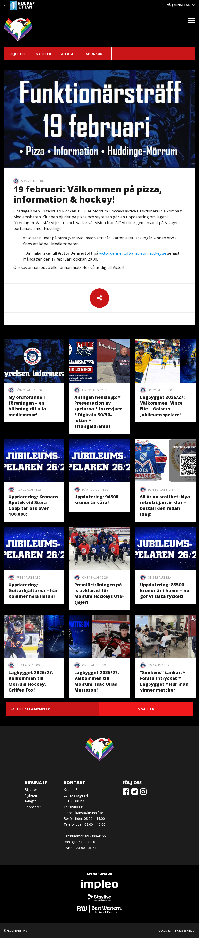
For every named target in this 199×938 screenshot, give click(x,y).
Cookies (164, 931)
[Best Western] (99, 909)
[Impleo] (99, 884)
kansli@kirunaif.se (89, 812)
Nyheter (43, 53)
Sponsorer (96, 53)
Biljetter (17, 53)
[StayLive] (99, 897)
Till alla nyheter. (33, 709)
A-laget (68, 53)
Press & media (185, 931)
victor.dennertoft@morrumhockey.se (132, 253)
